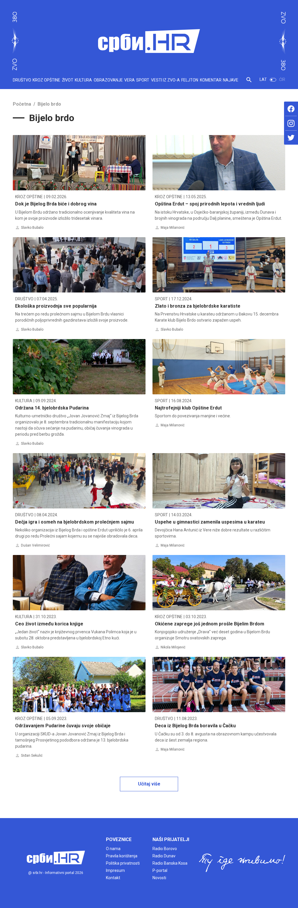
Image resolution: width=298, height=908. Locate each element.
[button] (249, 82)
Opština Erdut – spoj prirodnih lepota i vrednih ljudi (210, 204)
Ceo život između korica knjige (49, 624)
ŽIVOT (67, 80)
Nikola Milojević (173, 647)
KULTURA (83, 80)
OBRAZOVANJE (108, 80)
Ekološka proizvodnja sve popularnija (56, 306)
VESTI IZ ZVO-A (165, 80)
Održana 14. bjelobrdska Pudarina (52, 408)
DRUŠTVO (22, 80)
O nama (113, 848)
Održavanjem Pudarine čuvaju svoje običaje (63, 725)
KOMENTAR (210, 80)
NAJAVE (230, 80)
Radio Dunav (163, 856)
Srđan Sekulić (31, 755)
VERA (129, 80)
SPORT (142, 80)
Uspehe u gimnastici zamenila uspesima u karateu (210, 522)
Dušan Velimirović (35, 545)
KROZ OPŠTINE (46, 80)
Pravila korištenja (121, 856)
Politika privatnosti (123, 863)
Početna (22, 104)
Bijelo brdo (49, 104)
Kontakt (113, 877)
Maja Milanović (173, 228)
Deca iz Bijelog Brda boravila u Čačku (195, 725)
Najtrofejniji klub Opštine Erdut (188, 408)
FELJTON (189, 80)
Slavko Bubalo (32, 228)
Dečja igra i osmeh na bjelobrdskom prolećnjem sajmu (74, 522)
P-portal (159, 870)
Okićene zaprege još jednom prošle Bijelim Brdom (209, 624)
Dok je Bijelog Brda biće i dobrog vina (56, 204)
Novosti (159, 877)
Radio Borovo (164, 848)
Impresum (115, 870)
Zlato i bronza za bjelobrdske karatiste (197, 306)
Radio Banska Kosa (169, 863)
